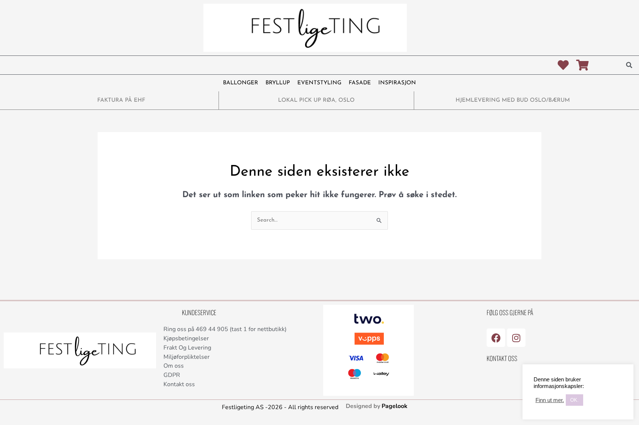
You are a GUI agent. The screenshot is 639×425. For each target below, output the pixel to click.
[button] (629, 65)
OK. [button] (574, 400)
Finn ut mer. (549, 400)
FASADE (360, 83)
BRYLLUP (278, 83)
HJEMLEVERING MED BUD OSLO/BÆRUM (513, 100)
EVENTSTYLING (319, 83)
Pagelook (395, 406)
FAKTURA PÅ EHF (121, 100)
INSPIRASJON (397, 83)
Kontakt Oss (502, 358)
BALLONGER (240, 83)
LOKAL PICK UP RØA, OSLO (316, 100)
